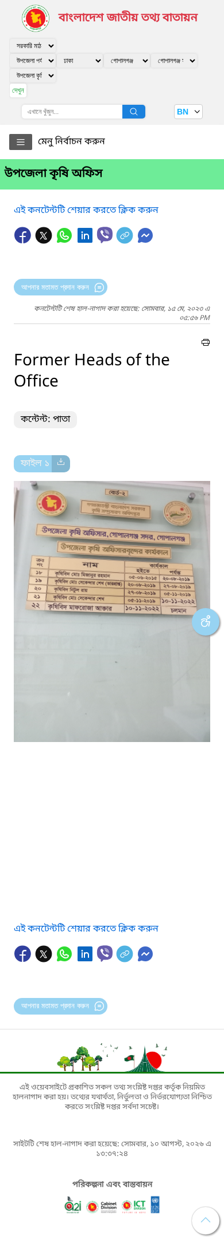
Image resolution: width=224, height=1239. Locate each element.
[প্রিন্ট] (205, 344)
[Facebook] (24, 241)
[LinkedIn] (86, 241)
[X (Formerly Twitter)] (44, 241)
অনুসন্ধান (133, 112)
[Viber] (104, 235)
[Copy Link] (125, 241)
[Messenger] (145, 241)
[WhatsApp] (65, 241)
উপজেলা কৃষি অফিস (54, 174)
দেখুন (18, 90)
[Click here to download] (61, 464)
